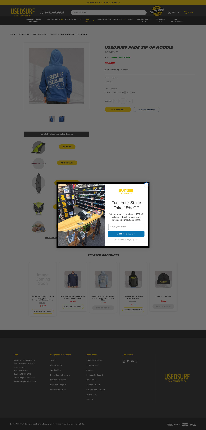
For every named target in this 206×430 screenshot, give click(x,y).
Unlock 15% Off (126, 234)
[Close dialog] (146, 185)
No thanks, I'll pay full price (126, 240)
